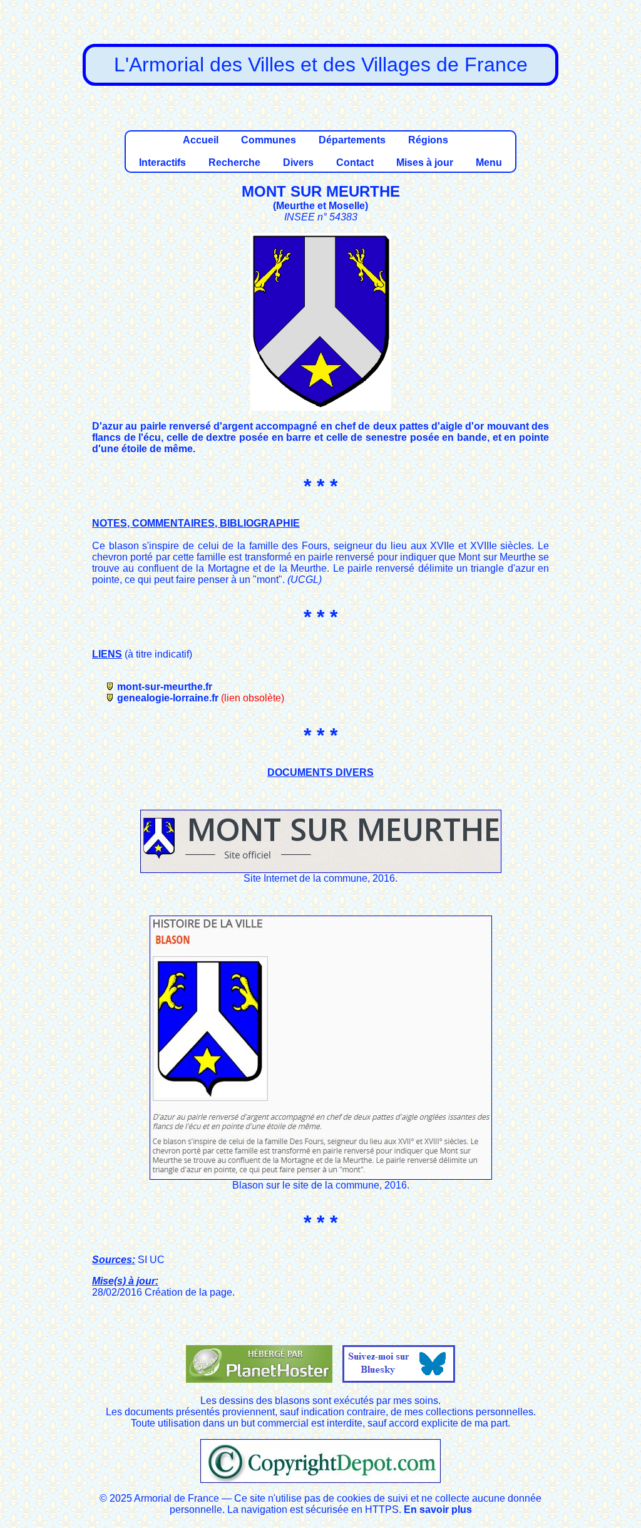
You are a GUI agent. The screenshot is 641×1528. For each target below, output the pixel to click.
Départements (352, 140)
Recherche (234, 162)
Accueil (200, 140)
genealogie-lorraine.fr (167, 698)
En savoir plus (438, 1509)
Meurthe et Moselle (320, 205)
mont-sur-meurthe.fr (164, 686)
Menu (489, 162)
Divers (298, 162)
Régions (428, 140)
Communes (268, 140)
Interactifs (162, 162)
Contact (355, 162)
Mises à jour (424, 162)
